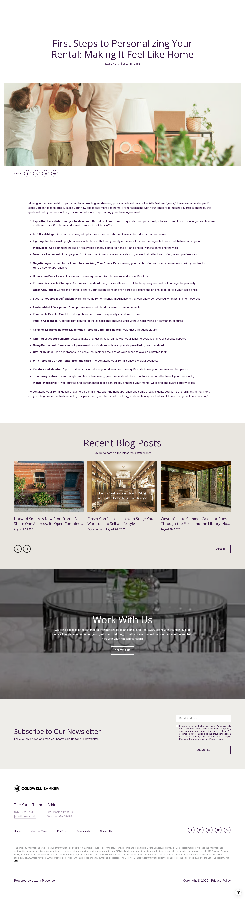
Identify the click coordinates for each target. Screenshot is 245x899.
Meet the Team (39, 831)
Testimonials (83, 831)
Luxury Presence (43, 880)
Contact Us (106, 831)
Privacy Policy (216, 739)
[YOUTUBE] (218, 830)
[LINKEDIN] (209, 830)
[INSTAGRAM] (200, 830)
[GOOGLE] (227, 830)
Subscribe (203, 749)
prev (18, 549)
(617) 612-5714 (23, 812)
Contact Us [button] (122, 650)
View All (221, 549)
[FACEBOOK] (191, 830)
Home (17, 831)
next (27, 549)
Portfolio (62, 831)
